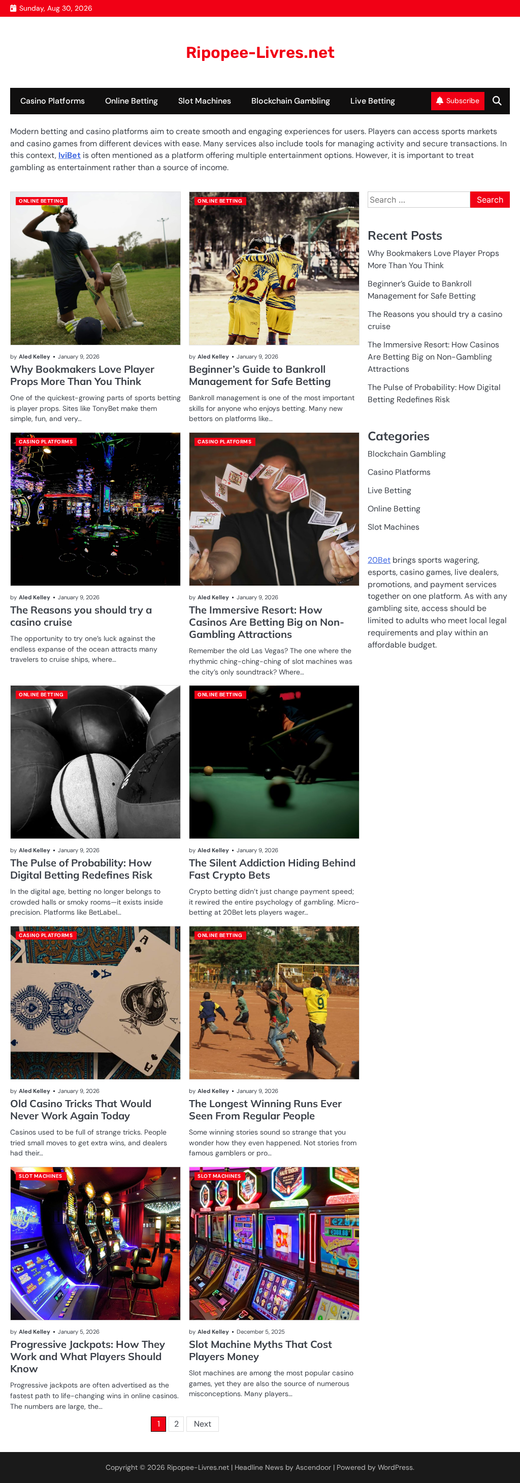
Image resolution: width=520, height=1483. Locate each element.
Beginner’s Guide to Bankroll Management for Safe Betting (260, 375)
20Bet (379, 560)
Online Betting (131, 100)
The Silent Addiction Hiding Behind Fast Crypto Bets (272, 868)
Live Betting (372, 100)
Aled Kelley (34, 356)
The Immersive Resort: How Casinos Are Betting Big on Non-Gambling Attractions (266, 621)
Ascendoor (313, 1467)
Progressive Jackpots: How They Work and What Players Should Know (87, 1356)
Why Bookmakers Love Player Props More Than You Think (82, 375)
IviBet (69, 155)
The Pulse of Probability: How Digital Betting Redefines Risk (81, 868)
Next (202, 1423)
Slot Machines (204, 100)
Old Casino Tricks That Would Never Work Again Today (80, 1109)
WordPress (395, 1467)
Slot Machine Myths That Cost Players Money (260, 1350)
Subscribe (462, 100)
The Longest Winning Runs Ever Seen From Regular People (265, 1109)
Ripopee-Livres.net (260, 52)
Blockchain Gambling (290, 100)
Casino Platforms (52, 100)
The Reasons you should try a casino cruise (81, 615)
